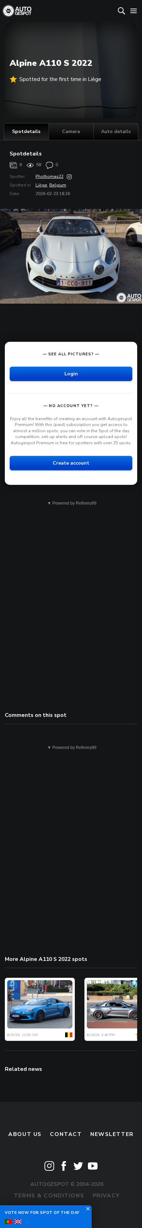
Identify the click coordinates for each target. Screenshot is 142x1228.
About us (25, 1134)
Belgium (57, 185)
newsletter (112, 1134)
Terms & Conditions (49, 1195)
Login (71, 373)
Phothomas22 (49, 176)
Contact (66, 1134)
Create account (71, 462)
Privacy (106, 1195)
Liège (41, 185)
